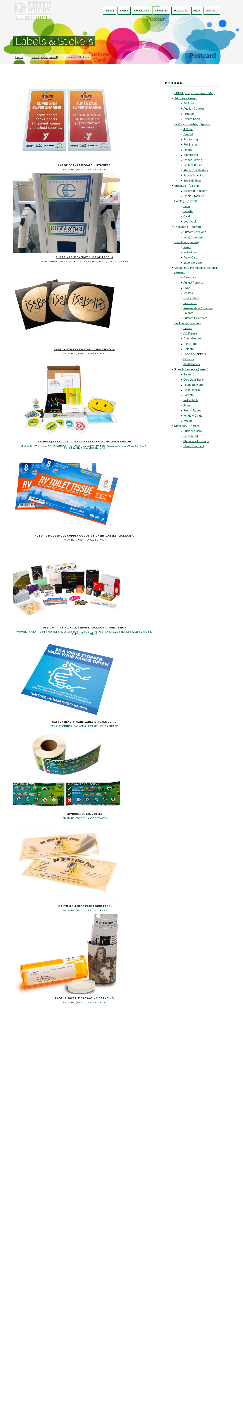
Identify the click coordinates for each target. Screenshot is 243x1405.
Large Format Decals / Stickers (84, 165)
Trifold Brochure (193, 196)
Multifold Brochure (195, 191)
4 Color (188, 129)
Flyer (186, 288)
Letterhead (190, 436)
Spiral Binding (192, 180)
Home (19, 57)
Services (161, 10)
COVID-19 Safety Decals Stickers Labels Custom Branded (84, 441)
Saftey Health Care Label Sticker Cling (84, 721)
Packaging (142, 10)
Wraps (187, 420)
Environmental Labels (84, 814)
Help (196, 10)
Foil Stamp (190, 144)
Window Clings (192, 415)
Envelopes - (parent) (187, 227)
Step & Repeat (192, 410)
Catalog (188, 216)
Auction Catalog (193, 108)
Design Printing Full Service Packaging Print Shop (84, 627)
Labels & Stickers (194, 354)
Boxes (187, 328)
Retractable (190, 400)
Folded (188, 149)
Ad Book (189, 103)
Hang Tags (190, 344)
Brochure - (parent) (186, 185)
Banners (188, 374)
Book (186, 206)
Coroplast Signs (193, 379)
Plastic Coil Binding (195, 170)
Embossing (190, 139)
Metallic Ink (190, 155)
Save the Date (192, 262)
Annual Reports (193, 282)
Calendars (189, 277)
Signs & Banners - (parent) (191, 369)
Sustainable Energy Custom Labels (84, 257)
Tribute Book (191, 119)
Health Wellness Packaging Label (84, 906)
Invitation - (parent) (186, 242)
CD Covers (190, 333)
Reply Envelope (193, 237)
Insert (187, 247)
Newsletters (191, 298)
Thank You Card (193, 446)
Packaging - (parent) (45, 57)
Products (181, 10)
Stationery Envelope (196, 441)
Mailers (188, 293)
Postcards (190, 303)
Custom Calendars (195, 318)
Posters (188, 395)
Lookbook (190, 221)
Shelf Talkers (191, 364)
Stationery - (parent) (187, 426)
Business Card (192, 431)
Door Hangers (192, 338)
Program (189, 113)
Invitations (189, 252)
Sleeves (188, 359)
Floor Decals (191, 390)
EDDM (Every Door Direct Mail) (194, 93)
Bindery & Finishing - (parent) (192, 124)
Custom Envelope (194, 232)
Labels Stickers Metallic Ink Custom (84, 349)
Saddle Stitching (193, 175)
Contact (212, 10)
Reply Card (190, 257)
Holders (188, 349)
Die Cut (188, 134)
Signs (186, 405)
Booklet (188, 211)
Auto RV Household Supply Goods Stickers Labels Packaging (85, 535)
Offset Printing (192, 160)
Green (124, 10)
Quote (109, 10)
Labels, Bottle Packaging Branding (84, 998)
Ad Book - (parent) (186, 98)
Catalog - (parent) (185, 201)
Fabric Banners (193, 384)
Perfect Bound (192, 165)
